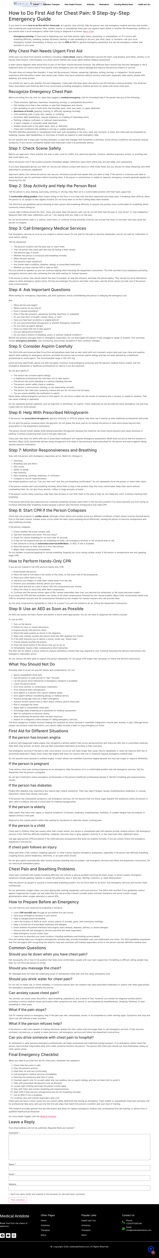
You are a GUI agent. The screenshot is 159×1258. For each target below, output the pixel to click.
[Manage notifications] (153, 1253)
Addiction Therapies (51, 4)
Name (12, 1164)
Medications (104, 4)
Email (12, 1174)
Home (35, 4)
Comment (14, 1133)
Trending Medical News (123, 4)
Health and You (144, 4)
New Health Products (73, 4)
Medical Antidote (48, 1116)
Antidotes (90, 4)
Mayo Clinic (88, 31)
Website (12, 1184)
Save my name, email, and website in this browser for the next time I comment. (48, 1194)
